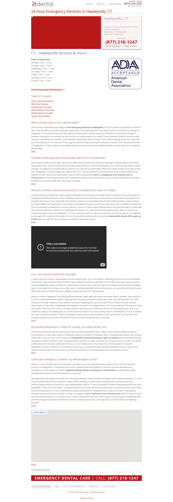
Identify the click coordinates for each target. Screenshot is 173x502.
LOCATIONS (115, 4)
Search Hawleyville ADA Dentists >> (48, 89)
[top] (33, 151)
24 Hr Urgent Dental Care (42, 101)
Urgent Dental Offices (40, 116)
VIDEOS (101, 4)
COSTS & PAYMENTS (74, 486)
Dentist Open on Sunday (42, 113)
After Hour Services (39, 104)
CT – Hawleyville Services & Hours (59, 52)
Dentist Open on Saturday (42, 110)
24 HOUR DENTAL (41, 486)
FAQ (57, 486)
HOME (89, 4)
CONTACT (94, 486)
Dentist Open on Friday (41, 107)
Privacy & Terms (86, 498)
